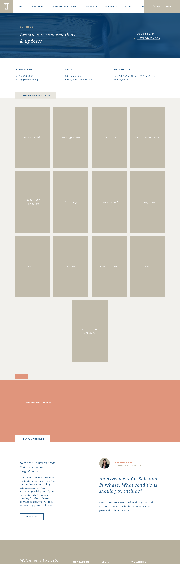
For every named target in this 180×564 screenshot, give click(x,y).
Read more (106, 520)
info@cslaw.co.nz (148, 37)
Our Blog (31, 517)
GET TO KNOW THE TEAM (39, 403)
